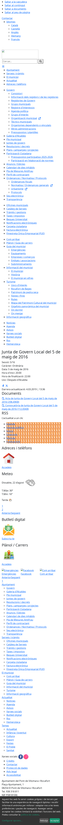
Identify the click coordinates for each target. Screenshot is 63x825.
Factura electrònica (17, 665)
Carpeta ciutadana (16, 662)
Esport (10, 739)
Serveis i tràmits (10, 637)
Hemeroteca (13, 722)
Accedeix (6, 467)
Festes (9, 743)
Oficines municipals (17, 641)
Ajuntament (8, 584)
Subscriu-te (8, 538)
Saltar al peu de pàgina (17, 12)
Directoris (11, 434)
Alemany (16, 35)
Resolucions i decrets (18, 602)
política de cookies (30, 814)
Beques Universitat (16, 655)
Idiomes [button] (10, 21)
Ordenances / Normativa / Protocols (26, 626)
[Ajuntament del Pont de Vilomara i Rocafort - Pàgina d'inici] (20, 54)
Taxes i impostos (15, 651)
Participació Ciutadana (18, 609)
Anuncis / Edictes (15, 612)
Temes (5, 725)
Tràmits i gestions (16, 648)
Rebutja (44, 820)
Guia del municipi (16, 683)
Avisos (9, 431)
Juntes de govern (15, 598)
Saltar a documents (15, 8)
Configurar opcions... (12, 820)
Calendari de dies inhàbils (20, 616)
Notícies (10, 438)
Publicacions (13, 441)
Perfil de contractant (17, 623)
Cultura (10, 736)
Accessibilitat (13, 775)
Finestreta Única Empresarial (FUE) (25, 669)
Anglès (15, 32)
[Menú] (3, 66)
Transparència (14, 634)
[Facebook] (21, 756)
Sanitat (10, 750)
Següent (15, 513)
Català (14, 25)
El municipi (8, 672)
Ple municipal (13, 595)
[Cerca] (40, 61)
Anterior (6, 513)
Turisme (10, 690)
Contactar (7, 18)
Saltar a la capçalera (16, 1)
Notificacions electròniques (21, 658)
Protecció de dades (17, 768)
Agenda (10, 424)
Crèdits (10, 761)
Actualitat (7, 697)
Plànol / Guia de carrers (19, 679)
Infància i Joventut (16, 732)
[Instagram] (26, 756)
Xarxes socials (14, 711)
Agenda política (15, 427)
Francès (15, 39)
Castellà (15, 28)
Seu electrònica (14, 630)
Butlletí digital (14, 715)
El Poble (10, 746)
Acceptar (54, 820)
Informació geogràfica (18, 693)
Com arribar (13, 676)
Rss (8, 718)
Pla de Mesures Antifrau (19, 619)
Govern (10, 588)
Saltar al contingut (15, 5)
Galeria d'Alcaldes (16, 591)
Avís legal (11, 771)
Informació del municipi (19, 686)
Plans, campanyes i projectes (22, 605)
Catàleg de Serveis (16, 644)
